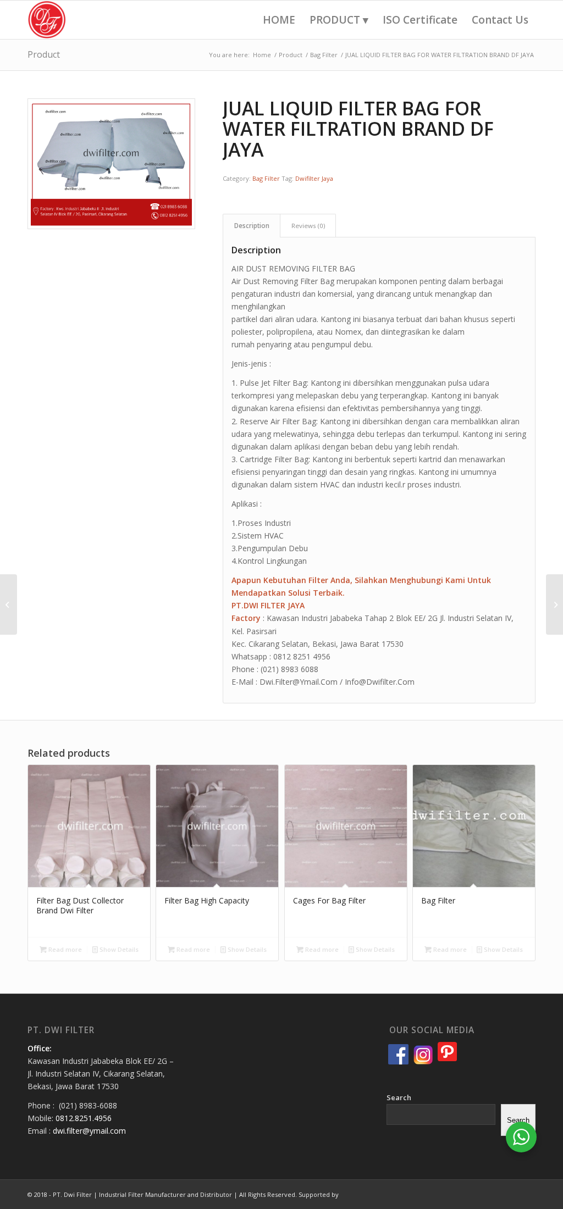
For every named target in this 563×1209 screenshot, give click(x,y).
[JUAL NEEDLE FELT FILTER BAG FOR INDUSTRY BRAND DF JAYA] (554, 604)
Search (399, 1097)
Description (251, 225)
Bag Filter (266, 178)
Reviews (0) (308, 225)
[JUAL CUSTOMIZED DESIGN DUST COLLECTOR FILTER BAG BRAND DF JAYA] (8, 604)
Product (43, 54)
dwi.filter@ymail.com (89, 1130)
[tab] (251, 225)
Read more (64, 949)
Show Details (118, 949)
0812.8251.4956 (84, 1118)
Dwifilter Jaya (314, 178)
